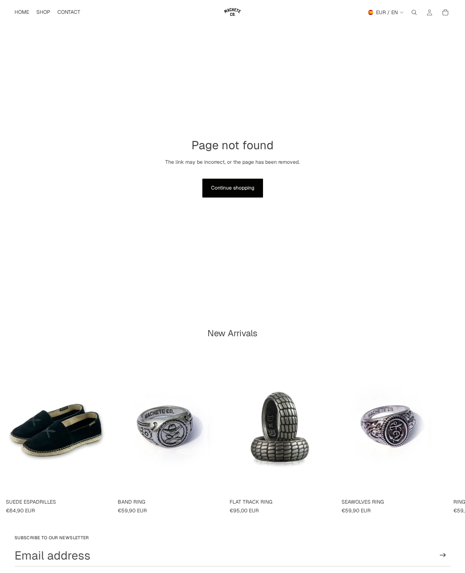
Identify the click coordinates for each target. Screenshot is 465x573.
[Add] (212, 484)
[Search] (414, 12)
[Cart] (445, 12)
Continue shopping (232, 187)
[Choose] (100, 484)
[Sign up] (442, 555)
